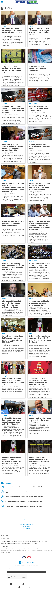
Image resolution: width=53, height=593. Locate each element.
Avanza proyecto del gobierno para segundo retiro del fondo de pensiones (13, 224)
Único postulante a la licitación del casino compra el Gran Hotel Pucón (23, 501)
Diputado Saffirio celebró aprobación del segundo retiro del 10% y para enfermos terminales (11, 304)
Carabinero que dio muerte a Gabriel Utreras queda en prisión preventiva (24, 496)
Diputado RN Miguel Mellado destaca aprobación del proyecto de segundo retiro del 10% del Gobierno (39, 186)
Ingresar (27, 529)
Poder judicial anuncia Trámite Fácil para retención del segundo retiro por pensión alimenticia (12, 147)
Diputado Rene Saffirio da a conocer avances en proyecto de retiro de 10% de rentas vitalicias (39, 32)
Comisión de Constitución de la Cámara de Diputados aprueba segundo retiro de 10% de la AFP (12, 339)
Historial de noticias (26, 522)
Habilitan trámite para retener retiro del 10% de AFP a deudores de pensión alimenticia (39, 461)
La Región (4, 103)
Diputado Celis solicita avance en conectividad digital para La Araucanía (40, 420)
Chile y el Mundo (6, 64)
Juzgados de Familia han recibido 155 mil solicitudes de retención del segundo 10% (12, 70)
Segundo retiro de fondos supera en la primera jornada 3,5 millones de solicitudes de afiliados (13, 109)
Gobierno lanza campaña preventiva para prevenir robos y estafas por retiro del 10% (13, 382)
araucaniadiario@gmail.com (28, 587)
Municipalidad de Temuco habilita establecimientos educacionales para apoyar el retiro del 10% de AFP (13, 421)
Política (4, 26)
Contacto (26, 519)
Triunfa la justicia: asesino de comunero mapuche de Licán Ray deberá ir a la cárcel (26, 487)
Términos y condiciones (26, 524)
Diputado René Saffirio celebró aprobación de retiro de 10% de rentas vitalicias (12, 31)
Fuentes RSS (26, 526)
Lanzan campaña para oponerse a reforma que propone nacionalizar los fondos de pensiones (38, 382)
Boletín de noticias (27, 562)
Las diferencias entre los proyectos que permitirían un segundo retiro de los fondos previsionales (13, 266)
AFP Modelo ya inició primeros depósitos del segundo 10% (37, 69)
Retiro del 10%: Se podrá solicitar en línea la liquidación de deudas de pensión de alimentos (11, 461)
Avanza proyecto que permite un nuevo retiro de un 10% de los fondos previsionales (39, 265)
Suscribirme (26, 572)
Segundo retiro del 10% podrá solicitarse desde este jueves (39, 146)
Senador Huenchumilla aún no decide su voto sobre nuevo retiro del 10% (39, 303)
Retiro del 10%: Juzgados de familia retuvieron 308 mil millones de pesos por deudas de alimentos (40, 339)
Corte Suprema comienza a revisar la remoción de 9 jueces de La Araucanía (24, 506)
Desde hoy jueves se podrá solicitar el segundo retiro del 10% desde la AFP (39, 108)
